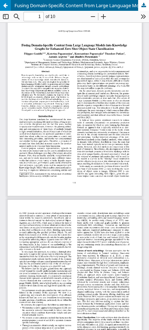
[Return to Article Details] (5, 5)
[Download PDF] (143, 5)
